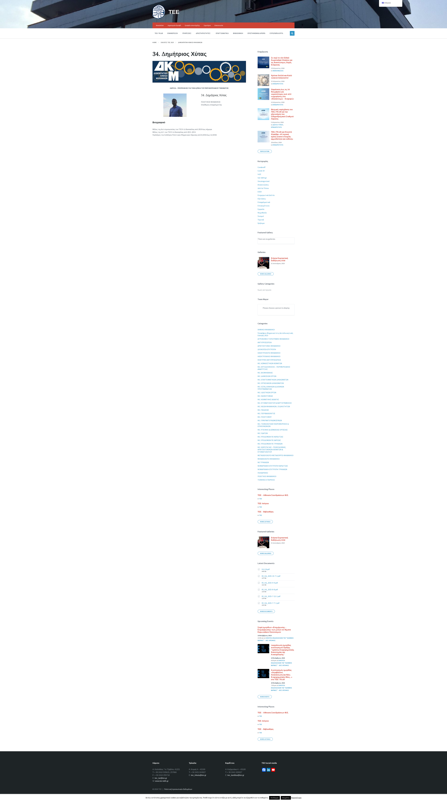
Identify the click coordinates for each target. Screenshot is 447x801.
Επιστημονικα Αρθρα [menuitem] (256, 33)
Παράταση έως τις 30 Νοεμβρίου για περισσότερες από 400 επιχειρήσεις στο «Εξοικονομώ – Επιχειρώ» (282, 94)
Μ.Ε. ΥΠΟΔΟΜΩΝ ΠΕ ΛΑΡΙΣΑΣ (269, 440)
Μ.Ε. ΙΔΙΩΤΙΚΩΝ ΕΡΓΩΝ (267, 392)
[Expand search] (292, 33)
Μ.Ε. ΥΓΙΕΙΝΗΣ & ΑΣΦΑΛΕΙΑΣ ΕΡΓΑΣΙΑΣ (273, 430)
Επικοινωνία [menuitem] (219, 25)
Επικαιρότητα (263, 206)
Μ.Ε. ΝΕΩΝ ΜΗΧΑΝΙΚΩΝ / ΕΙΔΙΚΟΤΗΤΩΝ (274, 406)
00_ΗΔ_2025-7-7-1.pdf (270, 603)
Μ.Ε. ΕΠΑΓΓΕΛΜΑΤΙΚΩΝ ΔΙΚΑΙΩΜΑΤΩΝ (273, 379)
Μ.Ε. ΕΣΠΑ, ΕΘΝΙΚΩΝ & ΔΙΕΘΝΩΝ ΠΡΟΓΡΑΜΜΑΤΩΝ (271, 387)
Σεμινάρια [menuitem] (207, 25)
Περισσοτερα (264, 151)
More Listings (265, 522)
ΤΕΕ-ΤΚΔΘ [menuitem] (159, 33)
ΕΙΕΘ (260, 192)
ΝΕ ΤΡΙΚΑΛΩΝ (263, 462)
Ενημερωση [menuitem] (172, 33)
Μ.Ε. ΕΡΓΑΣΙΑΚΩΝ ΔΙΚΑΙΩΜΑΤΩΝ (271, 383)
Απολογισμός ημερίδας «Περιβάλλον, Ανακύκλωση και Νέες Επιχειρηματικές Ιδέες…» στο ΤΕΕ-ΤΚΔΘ (281, 675)
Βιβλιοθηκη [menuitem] (238, 33)
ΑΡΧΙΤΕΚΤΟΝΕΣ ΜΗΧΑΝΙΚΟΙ (269, 346)
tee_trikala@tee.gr (198, 775)
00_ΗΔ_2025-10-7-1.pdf (271, 576)
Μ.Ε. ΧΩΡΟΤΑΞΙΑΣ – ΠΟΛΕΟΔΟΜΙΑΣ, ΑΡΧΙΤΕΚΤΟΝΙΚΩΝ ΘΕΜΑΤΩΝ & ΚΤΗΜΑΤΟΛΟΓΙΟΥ (272, 449)
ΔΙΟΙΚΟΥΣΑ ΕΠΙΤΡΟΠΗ (267, 349)
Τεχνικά (261, 219)
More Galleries (265, 274)
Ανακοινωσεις (278, 71)
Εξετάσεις (262, 199)
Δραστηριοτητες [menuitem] (203, 33)
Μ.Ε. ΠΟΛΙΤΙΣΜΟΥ (264, 417)
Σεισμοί (261, 216)
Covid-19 (261, 171)
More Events (264, 697)
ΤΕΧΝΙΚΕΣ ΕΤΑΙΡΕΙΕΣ (266, 480)
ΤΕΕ (174, 11)
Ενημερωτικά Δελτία (266, 195)
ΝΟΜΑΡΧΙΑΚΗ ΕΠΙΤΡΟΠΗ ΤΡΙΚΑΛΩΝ (272, 469)
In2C (259, 174)
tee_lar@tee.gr (161, 778)
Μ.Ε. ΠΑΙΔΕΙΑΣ (263, 410)
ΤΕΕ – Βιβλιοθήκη (265, 512)
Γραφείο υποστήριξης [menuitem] (192, 25)
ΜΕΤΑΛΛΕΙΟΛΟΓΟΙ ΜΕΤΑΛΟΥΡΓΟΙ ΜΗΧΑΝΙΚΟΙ (275, 455)
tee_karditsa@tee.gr (235, 775)
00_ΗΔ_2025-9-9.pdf (270, 583)
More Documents (266, 611)
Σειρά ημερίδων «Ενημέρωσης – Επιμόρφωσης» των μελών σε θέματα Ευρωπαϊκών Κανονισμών (274, 629)
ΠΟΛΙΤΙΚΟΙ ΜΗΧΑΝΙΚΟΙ (267, 476)
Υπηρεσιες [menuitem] (186, 33)
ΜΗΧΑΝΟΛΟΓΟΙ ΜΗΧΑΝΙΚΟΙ (269, 459)
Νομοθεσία (262, 212)
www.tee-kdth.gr (161, 781)
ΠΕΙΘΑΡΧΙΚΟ (263, 473)
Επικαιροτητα (278, 84)
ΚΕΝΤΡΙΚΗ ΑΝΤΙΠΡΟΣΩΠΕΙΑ (269, 360)
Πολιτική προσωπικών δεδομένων (178, 789)
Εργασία (261, 209)
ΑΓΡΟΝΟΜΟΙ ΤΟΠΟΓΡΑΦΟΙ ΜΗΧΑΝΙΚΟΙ (273, 339)
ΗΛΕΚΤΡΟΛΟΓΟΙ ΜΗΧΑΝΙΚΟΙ (269, 353)
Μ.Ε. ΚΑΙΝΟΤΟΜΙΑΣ (265, 396)
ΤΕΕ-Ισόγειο (263, 503)
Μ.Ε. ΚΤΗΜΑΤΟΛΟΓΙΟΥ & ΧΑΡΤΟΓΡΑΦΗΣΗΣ (275, 403)
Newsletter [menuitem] (160, 25)
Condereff (261, 167)
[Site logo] (158, 18)
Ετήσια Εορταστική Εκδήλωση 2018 (279, 259)
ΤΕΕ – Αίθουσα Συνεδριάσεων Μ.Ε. (273, 495)
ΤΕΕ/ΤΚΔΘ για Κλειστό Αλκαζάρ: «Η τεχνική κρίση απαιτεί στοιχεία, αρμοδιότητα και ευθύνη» (282, 135)
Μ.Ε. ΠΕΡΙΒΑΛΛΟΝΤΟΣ (266, 413)
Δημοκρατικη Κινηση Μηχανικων (190, 42)
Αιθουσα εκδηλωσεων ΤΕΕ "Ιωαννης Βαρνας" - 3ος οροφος (281, 662)
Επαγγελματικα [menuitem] (222, 33)
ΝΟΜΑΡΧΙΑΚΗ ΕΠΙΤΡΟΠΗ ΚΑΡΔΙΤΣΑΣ (273, 466)
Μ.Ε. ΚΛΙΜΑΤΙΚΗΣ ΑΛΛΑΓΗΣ (268, 399)
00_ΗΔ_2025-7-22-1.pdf (271, 596)
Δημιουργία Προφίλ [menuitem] (174, 25)
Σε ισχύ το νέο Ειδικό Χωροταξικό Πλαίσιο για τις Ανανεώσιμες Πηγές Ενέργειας (281, 61)
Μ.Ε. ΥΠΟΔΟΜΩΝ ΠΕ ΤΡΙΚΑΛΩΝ (270, 444)
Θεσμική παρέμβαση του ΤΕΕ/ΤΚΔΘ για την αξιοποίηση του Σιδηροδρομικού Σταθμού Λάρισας (282, 114)
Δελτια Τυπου (278, 125)
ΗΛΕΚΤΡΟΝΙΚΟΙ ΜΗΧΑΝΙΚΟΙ (269, 356)
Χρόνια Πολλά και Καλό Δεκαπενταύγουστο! (281, 76)
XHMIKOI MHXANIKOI (266, 329)
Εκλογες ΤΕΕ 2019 (167, 42)
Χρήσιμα (261, 223)
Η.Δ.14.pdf (266, 569)
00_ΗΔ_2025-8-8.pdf (270, 589)
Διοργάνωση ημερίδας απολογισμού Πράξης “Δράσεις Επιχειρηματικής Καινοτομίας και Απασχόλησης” (282, 650)
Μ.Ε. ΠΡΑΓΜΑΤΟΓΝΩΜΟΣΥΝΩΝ (270, 420)
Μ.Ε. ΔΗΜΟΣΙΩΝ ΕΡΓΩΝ (267, 376)
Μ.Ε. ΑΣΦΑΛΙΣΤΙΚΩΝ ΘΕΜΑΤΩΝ (270, 363)
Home (154, 42)
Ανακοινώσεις (263, 185)
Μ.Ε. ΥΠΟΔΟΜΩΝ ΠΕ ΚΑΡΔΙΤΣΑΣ (270, 437)
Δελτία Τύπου (263, 188)
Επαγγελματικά (264, 202)
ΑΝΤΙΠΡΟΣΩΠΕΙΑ (265, 342)
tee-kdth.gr (262, 178)
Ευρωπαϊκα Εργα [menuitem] (276, 33)
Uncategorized (263, 181)
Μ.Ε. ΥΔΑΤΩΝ (263, 433)
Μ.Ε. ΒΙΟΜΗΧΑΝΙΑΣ (265, 373)
